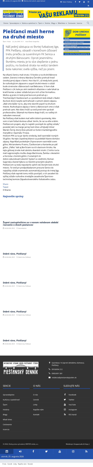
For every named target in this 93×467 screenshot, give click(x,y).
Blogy (53, 23)
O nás (35, 395)
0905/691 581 (57, 373)
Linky (35, 404)
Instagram (73, 409)
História (47, 23)
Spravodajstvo (14, 23)
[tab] (6, 451)
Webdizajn (69, 444)
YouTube (72, 404)
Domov (6, 23)
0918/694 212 (57, 369)
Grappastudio (78, 444)
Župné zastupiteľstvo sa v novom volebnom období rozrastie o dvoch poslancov (30, 223)
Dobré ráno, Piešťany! (14, 253)
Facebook (72, 395)
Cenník (36, 400)
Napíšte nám (38, 409)
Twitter (71, 400)
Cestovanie (72, 23)
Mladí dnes (62, 23)
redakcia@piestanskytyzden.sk (64, 377)
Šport (40, 23)
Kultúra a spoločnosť (29, 23)
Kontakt (36, 414)
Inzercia (79, 23)
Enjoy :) (87, 444)
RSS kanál (73, 414)
